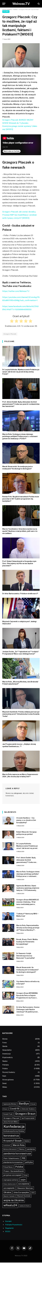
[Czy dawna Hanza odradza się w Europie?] (8, 984)
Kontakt (8, 1221)
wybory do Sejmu (25, 1205)
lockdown (6, 1145)
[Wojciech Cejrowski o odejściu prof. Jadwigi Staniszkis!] (21, 608)
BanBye (24, 1103)
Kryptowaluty (7, 1057)
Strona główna (8, 1080)
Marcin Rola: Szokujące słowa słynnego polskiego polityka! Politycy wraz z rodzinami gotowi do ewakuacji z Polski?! (20, 436)
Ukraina (7, 1192)
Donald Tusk (7, 1114)
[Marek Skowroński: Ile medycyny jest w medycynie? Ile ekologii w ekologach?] (21, 453)
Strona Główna (7, 9)
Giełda (4, 1046)
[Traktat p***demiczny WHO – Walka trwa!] (8, 916)
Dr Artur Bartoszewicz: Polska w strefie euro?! (20, 593)
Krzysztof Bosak (13, 1140)
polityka (29, 1162)
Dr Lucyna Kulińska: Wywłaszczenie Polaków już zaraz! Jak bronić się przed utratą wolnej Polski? (20, 372)
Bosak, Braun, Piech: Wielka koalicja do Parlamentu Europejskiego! (27, 941)
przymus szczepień (12, 1175)
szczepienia (23, 1184)
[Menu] (3, 3)
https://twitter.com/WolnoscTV (15, 291)
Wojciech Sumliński (23, 1196)
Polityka (5, 1065)
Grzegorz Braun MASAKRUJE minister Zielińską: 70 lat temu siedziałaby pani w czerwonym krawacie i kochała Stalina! (27, 904)
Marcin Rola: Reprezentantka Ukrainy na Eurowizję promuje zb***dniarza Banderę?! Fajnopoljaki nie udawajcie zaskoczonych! (27, 930)
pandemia (31, 1149)
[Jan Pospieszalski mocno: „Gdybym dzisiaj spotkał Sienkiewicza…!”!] (21, 730)
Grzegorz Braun (25, 1113)
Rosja (26, 1175)
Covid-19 (14, 1108)
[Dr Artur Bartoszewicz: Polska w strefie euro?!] (21, 580)
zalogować (18, 793)
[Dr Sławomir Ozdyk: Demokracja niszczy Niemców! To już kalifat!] (8, 956)
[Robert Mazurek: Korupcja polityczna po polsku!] (8, 834)
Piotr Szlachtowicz (11, 1158)
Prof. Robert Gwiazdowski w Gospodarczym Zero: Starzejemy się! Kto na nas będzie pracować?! (19, 563)
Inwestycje (6, 1054)
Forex (4, 1043)
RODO (7, 1231)
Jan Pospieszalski (28, 1118)
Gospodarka (6, 1050)
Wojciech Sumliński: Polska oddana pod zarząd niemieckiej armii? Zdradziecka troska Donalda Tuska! (20, 714)
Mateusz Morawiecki (10, 1149)
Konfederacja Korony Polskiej (13, 1131)
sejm (23, 1179)
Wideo (4, 1087)
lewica (26, 1141)
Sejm (4, 1076)
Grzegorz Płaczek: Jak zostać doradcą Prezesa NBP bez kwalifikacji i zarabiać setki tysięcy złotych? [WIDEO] (19, 215)
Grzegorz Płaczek (10, 334)
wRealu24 (10, 1205)
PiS (23, 1158)
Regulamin (9, 1228)
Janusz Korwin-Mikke (10, 1122)
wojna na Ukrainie (14, 1200)
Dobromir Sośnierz (28, 1109)
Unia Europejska (21, 1192)
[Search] (38, 3)
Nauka (4, 1061)
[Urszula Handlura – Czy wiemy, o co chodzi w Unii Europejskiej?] (8, 820)
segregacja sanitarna (10, 1180)
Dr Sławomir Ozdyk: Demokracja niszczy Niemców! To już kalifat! (25, 955)
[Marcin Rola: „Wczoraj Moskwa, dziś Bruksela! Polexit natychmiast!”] (21, 668)
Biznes (4, 1039)
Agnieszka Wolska (9, 1104)
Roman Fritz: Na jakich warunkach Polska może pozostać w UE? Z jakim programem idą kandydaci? (20, 499)
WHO (33, 1192)
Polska (15, 9)
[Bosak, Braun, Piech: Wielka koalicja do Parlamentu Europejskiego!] (8, 942)
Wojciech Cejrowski (9, 1196)
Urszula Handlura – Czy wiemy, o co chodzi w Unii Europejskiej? (26, 820)
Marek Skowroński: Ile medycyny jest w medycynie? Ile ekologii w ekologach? (27, 970)
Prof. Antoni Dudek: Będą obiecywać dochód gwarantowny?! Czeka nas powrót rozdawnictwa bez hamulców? (20, 404)
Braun (5, 1109)
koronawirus (11, 1135)
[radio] (12, 321)
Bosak (33, 1104)
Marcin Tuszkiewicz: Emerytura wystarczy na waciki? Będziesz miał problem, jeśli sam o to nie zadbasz (19, 531)
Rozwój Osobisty (8, 1072)
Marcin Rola (18, 1145)
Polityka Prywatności (13, 1225)
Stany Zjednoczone (9, 1184)
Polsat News (8, 1167)
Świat (4, 1083)
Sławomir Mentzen (25, 1188)
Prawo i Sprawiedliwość (14, 1171)
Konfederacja (14, 1126)
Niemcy (21, 1149)
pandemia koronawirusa (17, 1153)
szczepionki (9, 1188)
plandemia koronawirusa (13, 1162)
